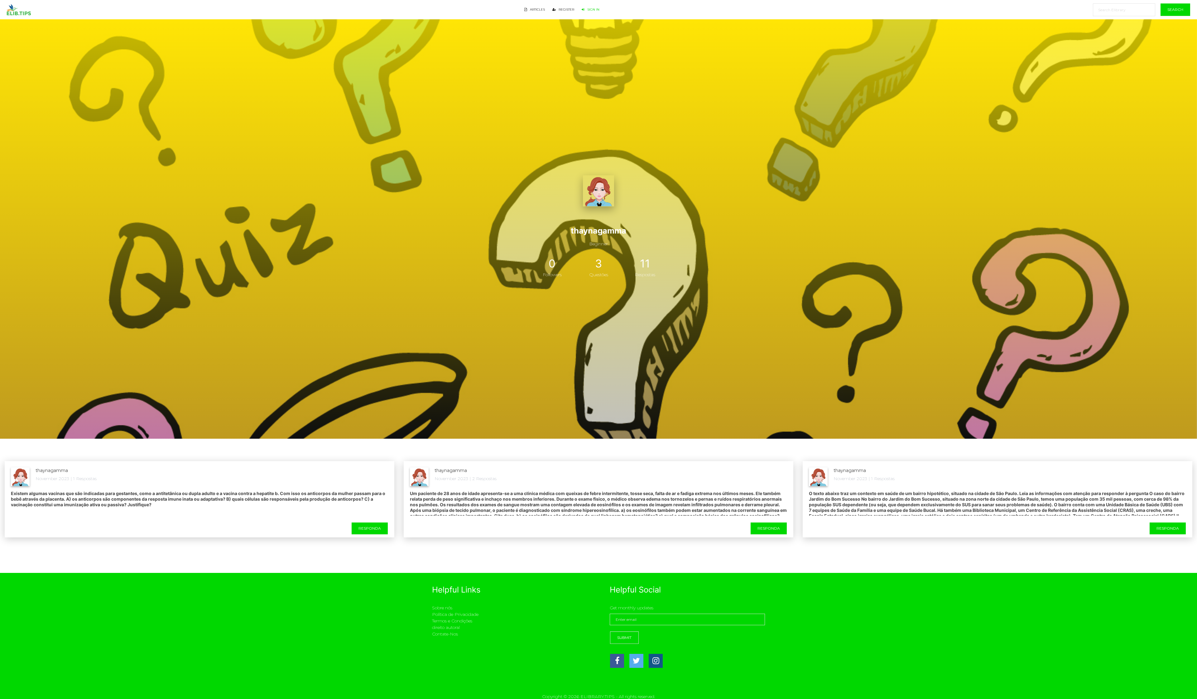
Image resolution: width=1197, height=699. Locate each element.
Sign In (592, 9)
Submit (624, 637)
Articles (537, 9)
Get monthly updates (631, 608)
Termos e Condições (452, 621)
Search (1175, 9)
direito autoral (446, 627)
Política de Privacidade (455, 614)
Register (566, 9)
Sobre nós (442, 608)
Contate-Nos (445, 634)
